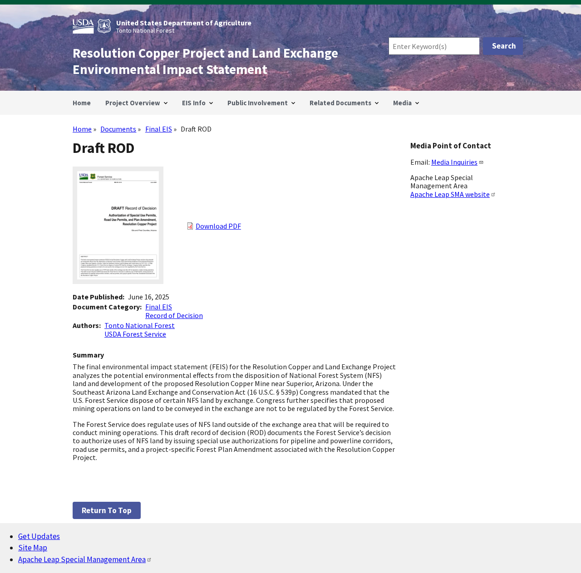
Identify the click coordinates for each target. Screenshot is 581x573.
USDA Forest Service (135, 333)
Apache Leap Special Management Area (82, 559)
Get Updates (39, 536)
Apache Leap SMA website (450, 194)
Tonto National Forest (139, 325)
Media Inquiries (454, 162)
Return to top (107, 510)
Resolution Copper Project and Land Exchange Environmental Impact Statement (205, 61)
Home (82, 128)
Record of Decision (174, 315)
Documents (118, 128)
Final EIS (158, 128)
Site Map (32, 548)
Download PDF (218, 225)
